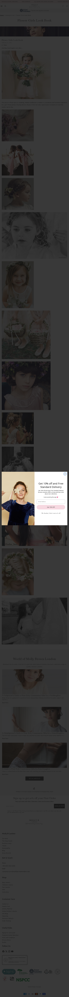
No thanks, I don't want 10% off (51, 513)
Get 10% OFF (51, 507)
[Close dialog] (65, 473)
